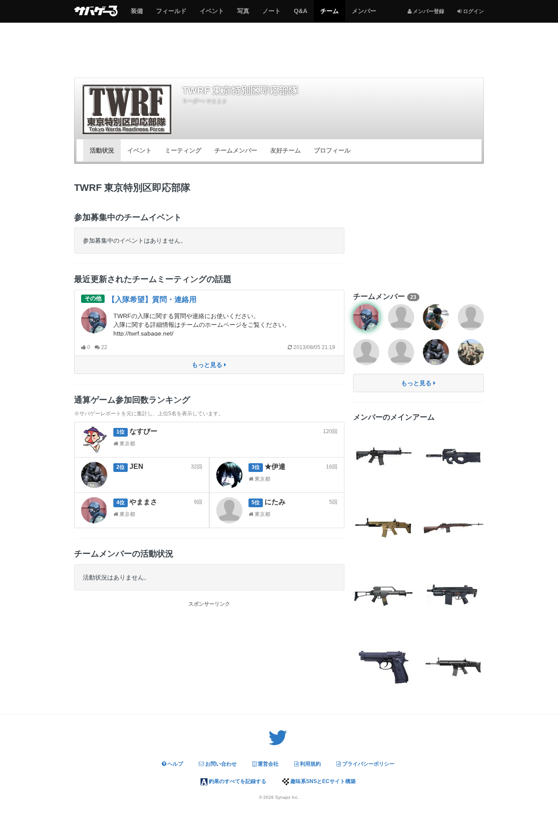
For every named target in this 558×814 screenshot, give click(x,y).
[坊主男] (471, 352)
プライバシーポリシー (368, 764)
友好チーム (285, 150)
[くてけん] (401, 317)
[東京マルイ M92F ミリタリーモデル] (383, 664)
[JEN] (436, 352)
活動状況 (102, 150)
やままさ (216, 101)
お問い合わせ (220, 764)
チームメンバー (235, 150)
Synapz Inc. (287, 797)
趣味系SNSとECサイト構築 (322, 781)
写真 (243, 14)
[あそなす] (471, 317)
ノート (271, 14)
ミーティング (183, 150)
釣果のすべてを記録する (237, 781)
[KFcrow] (436, 317)
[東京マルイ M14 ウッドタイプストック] (453, 525)
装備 (136, 14)
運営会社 (267, 764)
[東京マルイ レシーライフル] (383, 455)
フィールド (171, 14)
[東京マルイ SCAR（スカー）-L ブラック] (453, 664)
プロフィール (332, 150)
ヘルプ (174, 764)
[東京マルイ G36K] (383, 594)
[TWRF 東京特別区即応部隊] (127, 109)
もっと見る (208, 364)
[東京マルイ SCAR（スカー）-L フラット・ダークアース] (383, 525)
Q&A (300, 14)
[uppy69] (401, 352)
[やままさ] (366, 317)
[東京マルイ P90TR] (453, 455)
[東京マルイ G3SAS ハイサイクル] (453, 594)
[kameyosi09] (366, 352)
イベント (211, 14)
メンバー (363, 14)
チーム (329, 14)
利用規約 (310, 764)
